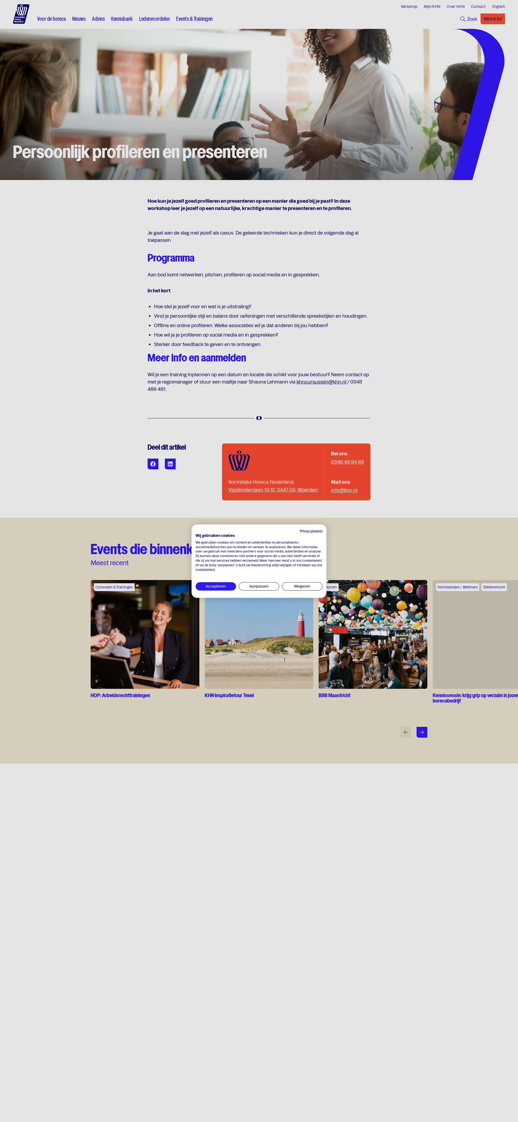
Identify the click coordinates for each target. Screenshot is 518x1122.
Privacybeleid (311, 531)
